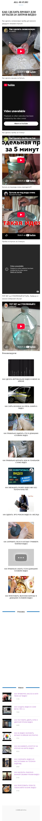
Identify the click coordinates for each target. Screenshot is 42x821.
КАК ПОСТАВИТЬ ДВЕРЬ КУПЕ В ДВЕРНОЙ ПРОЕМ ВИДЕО (26, 721)
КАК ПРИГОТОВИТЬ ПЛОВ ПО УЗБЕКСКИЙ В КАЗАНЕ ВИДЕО (25, 786)
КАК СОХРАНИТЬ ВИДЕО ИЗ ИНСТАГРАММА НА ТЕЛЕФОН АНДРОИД (24, 761)
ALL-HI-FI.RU (21, 2)
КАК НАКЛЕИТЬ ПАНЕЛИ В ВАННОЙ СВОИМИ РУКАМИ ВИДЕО (26, 773)
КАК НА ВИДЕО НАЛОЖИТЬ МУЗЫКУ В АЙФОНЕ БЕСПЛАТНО (26, 734)
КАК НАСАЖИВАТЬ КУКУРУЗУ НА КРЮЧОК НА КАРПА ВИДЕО (26, 747)
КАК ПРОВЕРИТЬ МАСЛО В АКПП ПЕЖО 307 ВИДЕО (26, 695)
